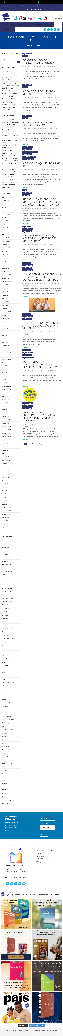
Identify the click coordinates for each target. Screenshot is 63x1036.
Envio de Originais (17, 5)
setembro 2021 (6, 318)
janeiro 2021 (5, 345)
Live (3, 652)
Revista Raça (5, 723)
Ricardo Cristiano (7, 119)
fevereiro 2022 (6, 305)
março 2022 (5, 302)
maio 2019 (5, 409)
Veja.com (4, 773)
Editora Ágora (27, 53)
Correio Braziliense (7, 588)
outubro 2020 (6, 356)
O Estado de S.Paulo (8, 682)
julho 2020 (5, 366)
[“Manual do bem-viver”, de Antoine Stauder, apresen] (47, 914)
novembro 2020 (6, 352)
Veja (3, 767)
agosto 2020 (5, 362)
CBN (25, 190)
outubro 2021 (6, 315)
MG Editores (5, 665)
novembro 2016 (6, 511)
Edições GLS (5, 605)
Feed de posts (6, 797)
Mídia (3, 669)
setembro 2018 (6, 436)
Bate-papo (5, 561)
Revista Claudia (6, 716)
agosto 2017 (5, 480)
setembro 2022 (6, 281)
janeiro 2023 (5, 268)
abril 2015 (4, 531)
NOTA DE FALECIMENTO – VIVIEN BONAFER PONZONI (39, 93)
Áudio (3, 551)
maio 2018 (5, 450)
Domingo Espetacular (8, 601)
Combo (4, 581)
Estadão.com (6, 622)
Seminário (5, 736)
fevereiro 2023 (6, 264)
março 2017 (5, 497)
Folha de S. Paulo (7, 628)
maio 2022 (5, 295)
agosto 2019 (5, 399)
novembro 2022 (6, 275)
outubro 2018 (6, 433)
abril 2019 (4, 413)
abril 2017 (4, 494)
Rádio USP (5, 709)
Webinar (4, 783)
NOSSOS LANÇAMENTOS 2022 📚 (41, 165)
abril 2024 (4, 234)
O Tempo (4, 689)
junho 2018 (5, 447)
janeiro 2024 (5, 244)
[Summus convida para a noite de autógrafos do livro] (16, 945)
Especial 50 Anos (7, 618)
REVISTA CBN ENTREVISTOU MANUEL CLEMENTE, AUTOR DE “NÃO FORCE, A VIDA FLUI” (41, 202)
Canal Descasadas (7, 571)
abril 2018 (4, 453)
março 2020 (5, 379)
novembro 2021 (6, 312)
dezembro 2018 (6, 426)
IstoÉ (3, 645)
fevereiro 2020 (6, 382)
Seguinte (42, 444)
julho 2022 (5, 288)
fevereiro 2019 (6, 420)
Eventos (4, 625)
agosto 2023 (5, 251)
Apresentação (27, 403)
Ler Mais (25, 82)
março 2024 (5, 238)
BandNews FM (6, 558)
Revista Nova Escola (8, 719)
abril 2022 (4, 298)
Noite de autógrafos (7, 676)
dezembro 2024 (6, 211)
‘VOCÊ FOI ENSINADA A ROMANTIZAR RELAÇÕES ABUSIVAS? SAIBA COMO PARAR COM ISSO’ (10, 145)
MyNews (4, 672)
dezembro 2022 (6, 271)
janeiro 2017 (5, 504)
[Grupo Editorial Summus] (6, 17)
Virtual (4, 780)
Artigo (3, 544)
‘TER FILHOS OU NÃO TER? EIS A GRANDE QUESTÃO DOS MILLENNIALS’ (41, 325)
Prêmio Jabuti (6, 702)
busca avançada (58, 18)
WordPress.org (6, 803)
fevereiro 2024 (6, 241)
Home (27, 45)
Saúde (4, 726)
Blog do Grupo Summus (52, 5)
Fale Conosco (42, 5)
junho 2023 (5, 254)
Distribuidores (27, 5)
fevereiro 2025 (6, 207)
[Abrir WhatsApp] (58, 1031)
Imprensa (34, 5)
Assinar (44, 835)
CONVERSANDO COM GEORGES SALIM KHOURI (38, 61)
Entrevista (26, 195)
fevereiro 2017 (6, 500)
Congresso (5, 585)
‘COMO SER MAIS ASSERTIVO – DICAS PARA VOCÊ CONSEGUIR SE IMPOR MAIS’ (41, 277)
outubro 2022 (6, 278)
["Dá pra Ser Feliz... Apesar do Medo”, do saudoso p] (47, 976)
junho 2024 (5, 227)
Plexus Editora (6, 696)
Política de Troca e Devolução (43, 860)
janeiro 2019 (5, 423)
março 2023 (5, 261)
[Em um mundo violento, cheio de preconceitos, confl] (16, 914)
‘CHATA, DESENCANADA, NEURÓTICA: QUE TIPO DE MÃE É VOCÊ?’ (39, 238)
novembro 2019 (6, 389)
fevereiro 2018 (6, 460)
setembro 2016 (6, 517)
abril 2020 (5, 376)
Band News (5, 554)
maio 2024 (5, 231)
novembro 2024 (6, 214)
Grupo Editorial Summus (30, 151)
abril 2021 (4, 335)
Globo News (5, 632)
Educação (5, 611)
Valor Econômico (7, 763)
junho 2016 (5, 527)
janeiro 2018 (5, 463)
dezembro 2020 (6, 349)
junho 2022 (5, 291)
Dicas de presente (7, 595)
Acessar (4, 793)
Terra (3, 753)
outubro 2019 (6, 393)
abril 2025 (4, 204)
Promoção (5, 706)
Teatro (4, 750)
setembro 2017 (6, 477)
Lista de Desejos (25, 9)
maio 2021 (5, 332)
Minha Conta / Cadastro (46, 850)
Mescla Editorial (6, 659)
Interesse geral (6, 642)
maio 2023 (5, 258)
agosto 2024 (5, 221)
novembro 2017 (6, 470)
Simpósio (4, 743)
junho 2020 (5, 369)
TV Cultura (5, 756)
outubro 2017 (6, 474)
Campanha (5, 568)
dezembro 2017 (6, 467)
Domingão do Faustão (8, 598)
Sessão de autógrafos (8, 740)
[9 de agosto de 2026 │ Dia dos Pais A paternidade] (16, 1007)
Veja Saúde (5, 770)
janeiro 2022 (5, 308)
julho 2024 (5, 224)
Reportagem (5, 713)
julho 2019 (5, 403)
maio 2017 (5, 490)
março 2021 (5, 339)
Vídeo (25, 56)
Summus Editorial (28, 159)
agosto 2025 (5, 200)
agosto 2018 (5, 440)
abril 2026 (4, 197)
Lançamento (27, 154)
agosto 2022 (5, 285)
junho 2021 (5, 329)
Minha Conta (36, 9)
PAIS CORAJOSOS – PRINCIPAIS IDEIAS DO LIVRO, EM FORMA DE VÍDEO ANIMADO (41, 416)
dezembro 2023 (6, 248)
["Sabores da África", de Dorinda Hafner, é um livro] (16, 976)
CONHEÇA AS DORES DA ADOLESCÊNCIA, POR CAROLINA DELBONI (9, 96)
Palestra (4, 692)
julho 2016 (5, 524)
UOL (3, 760)
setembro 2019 (6, 396)
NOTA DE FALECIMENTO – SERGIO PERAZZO (38, 124)
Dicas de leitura (28, 146)
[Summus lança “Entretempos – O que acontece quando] (47, 1007)
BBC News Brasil (6, 564)
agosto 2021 (5, 322)
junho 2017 (5, 487)
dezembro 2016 (6, 507)
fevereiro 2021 (6, 342)
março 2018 (5, 457)
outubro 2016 (6, 514)
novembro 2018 (6, 430)
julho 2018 (5, 443)
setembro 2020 (6, 359)
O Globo (4, 686)
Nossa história (8, 5)
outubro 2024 (6, 217)
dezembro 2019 (6, 386)
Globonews (5, 635)
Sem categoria (28, 270)
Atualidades (27, 226)
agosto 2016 (5, 521)
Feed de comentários (8, 800)
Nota (25, 87)
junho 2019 (5, 406)
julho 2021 (5, 325)
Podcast (4, 699)
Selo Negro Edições (29, 156)
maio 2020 (5, 372)
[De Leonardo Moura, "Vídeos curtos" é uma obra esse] (47, 945)
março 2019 (5, 416)
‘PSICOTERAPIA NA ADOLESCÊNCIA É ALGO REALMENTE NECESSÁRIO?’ (39, 364)
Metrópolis (5, 662)
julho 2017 (5, 484)
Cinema (4, 578)
